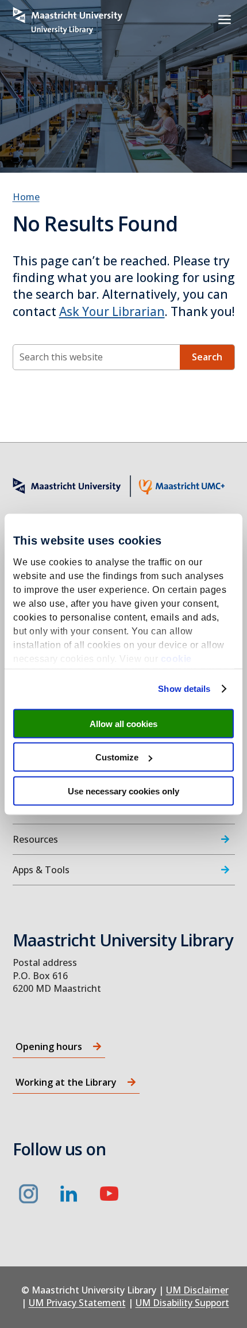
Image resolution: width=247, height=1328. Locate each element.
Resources (35, 839)
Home (26, 197)
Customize (116, 757)
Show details (184, 689)
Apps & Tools (41, 869)
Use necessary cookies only (123, 791)
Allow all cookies (123, 723)
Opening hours (49, 1046)
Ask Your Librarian (112, 311)
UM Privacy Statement (77, 1302)
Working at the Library (66, 1082)
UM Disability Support (182, 1302)
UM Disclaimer (197, 1290)
